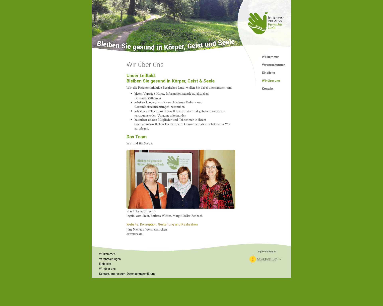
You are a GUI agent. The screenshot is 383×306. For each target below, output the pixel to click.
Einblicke (268, 73)
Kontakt (267, 88)
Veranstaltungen (273, 65)
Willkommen (270, 57)
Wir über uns (107, 269)
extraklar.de (134, 234)
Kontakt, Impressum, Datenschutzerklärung (127, 274)
